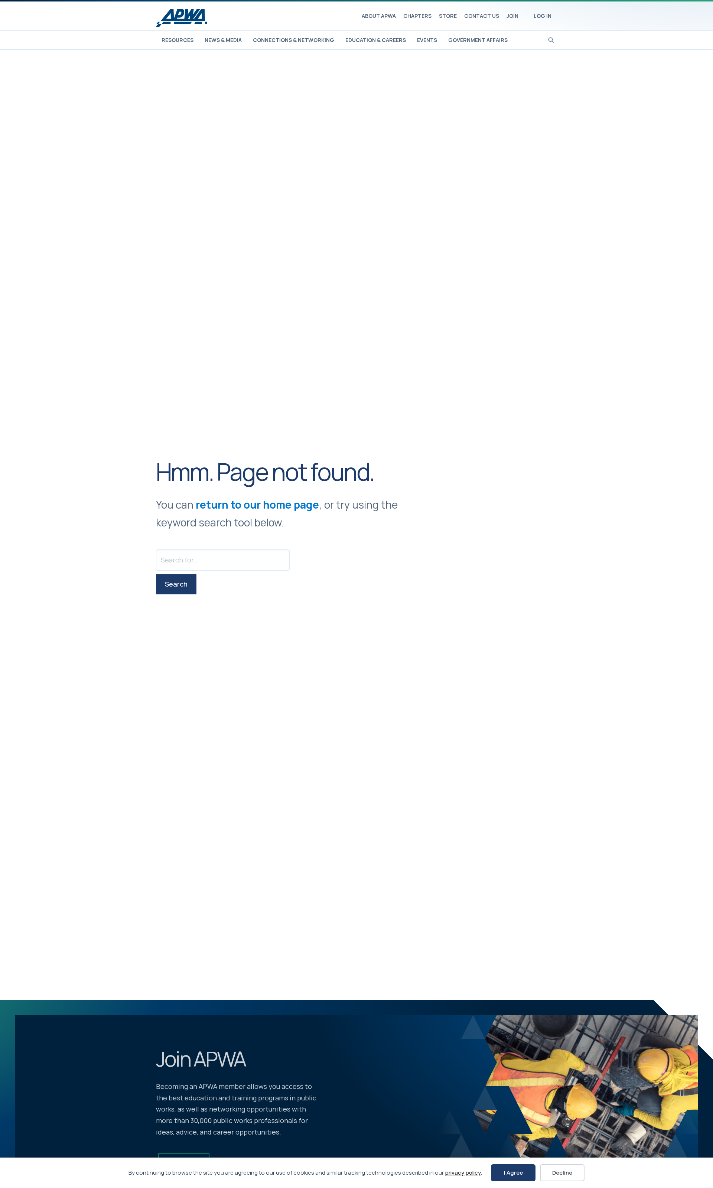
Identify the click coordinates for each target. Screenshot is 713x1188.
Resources (177, 39)
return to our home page (257, 504)
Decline (562, 1172)
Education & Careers (375, 39)
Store (448, 15)
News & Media (223, 39)
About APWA (379, 15)
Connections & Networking (293, 39)
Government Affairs (478, 39)
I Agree (513, 1172)
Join (512, 15)
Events (427, 39)
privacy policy (463, 1172)
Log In (542, 15)
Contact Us (481, 15)
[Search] (551, 39)
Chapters (417, 15)
